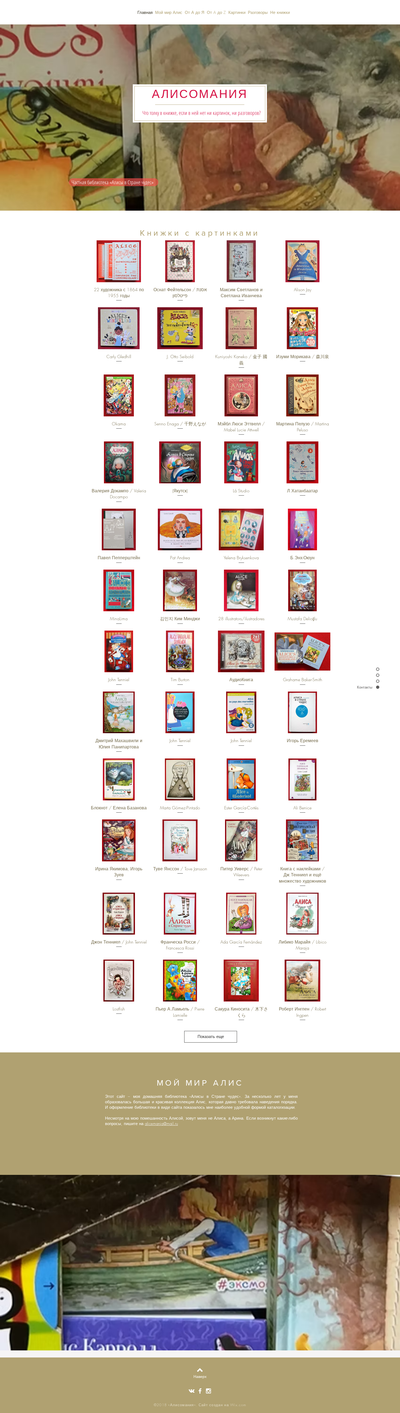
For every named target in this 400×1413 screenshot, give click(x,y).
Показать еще (211, 1036)
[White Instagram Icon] (208, 1390)
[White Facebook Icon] (200, 1390)
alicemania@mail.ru (161, 1123)
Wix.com (238, 1404)
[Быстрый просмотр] (119, 261)
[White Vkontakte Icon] (191, 1390)
